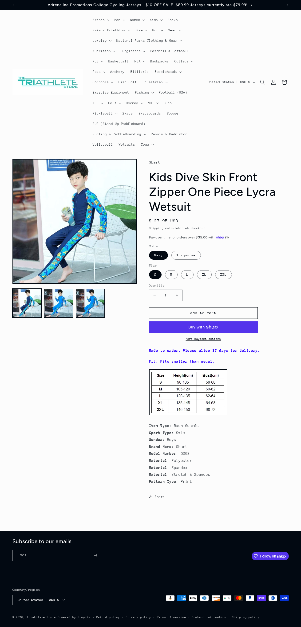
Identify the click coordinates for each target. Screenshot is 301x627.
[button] (100, 20)
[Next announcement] (287, 5)
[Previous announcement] (14, 5)
